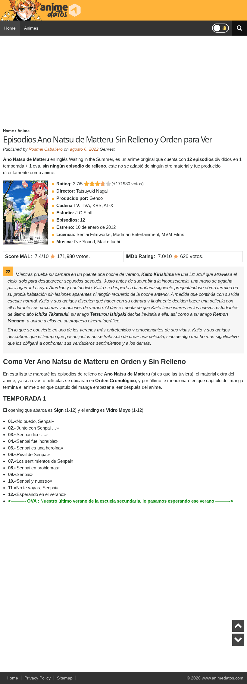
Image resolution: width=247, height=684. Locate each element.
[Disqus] (123, 589)
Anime (23, 131)
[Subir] (238, 626)
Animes (31, 28)
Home (10, 28)
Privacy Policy (37, 678)
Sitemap (65, 678)
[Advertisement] (123, 81)
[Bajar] (238, 640)
